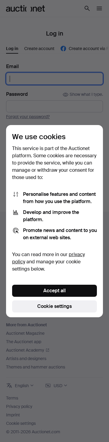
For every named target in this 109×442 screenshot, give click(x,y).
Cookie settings (54, 306)
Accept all (54, 290)
